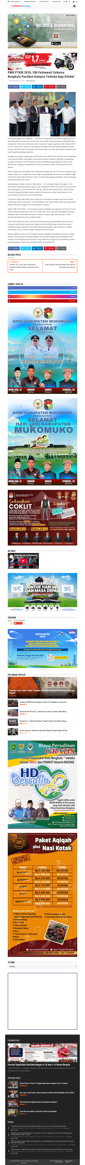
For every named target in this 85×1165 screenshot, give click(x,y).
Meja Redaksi (69, 1160)
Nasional (32, 81)
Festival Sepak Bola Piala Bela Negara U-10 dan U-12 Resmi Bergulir (39, 1064)
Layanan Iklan (56, 1)
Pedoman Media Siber (55, 1160)
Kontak (68, 1162)
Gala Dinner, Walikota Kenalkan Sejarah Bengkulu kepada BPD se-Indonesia (41, 1149)
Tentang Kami (59, 1162)
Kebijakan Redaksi (29, 1)
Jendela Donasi (44, 1)
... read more (65, 1128)
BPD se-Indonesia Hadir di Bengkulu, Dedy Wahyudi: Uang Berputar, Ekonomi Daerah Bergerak (42, 1142)
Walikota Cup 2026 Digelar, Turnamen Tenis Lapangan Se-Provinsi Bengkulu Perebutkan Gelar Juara (41, 1133)
